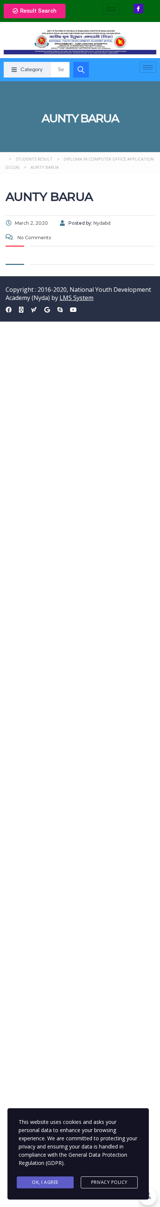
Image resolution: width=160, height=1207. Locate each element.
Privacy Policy (109, 1182)
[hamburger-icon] (111, 9)
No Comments (33, 237)
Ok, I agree (45, 1182)
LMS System (76, 298)
